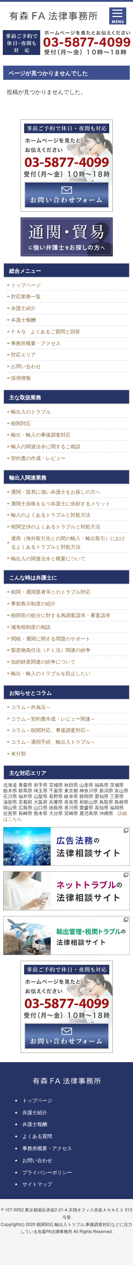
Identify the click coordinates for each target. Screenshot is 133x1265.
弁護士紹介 (23, 307)
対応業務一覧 (26, 296)
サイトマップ (37, 1183)
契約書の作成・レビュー (38, 457)
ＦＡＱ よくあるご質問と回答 (45, 331)
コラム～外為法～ (31, 706)
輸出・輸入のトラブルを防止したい (50, 673)
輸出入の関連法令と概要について (48, 558)
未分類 (18, 753)
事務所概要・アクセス (36, 342)
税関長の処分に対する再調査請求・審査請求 (60, 614)
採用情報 (21, 377)
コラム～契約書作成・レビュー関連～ (53, 718)
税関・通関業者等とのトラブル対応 (50, 591)
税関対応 (21, 423)
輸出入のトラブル (31, 411)
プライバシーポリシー (47, 1172)
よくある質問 (37, 1135)
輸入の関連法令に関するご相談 (46, 446)
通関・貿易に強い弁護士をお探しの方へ (55, 491)
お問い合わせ (26, 366)
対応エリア (23, 354)
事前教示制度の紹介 (33, 603)
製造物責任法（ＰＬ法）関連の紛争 (50, 649)
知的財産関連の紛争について (43, 661)
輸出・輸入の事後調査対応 (41, 434)
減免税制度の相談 (31, 626)
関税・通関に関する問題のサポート (50, 638)
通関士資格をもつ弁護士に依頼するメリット (60, 503)
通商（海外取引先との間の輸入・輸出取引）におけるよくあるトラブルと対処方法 (68, 542)
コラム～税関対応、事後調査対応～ (50, 729)
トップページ (26, 284)
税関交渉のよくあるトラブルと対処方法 (55, 526)
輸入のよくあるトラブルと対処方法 (50, 514)
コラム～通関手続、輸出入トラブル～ (53, 741)
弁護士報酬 (23, 319)
